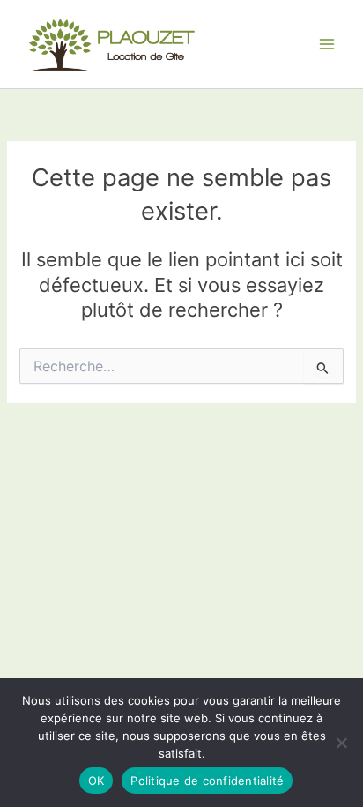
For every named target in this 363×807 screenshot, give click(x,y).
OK (96, 780)
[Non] (341, 742)
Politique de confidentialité (207, 780)
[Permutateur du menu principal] (326, 44)
